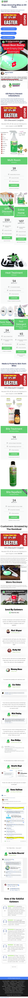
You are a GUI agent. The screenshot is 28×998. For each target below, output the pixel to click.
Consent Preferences (4, 997)
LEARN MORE (14, 185)
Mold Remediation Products (17, 987)
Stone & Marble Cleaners (20, 986)
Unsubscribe (20, 983)
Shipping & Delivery (13, 983)
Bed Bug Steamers (11, 986)
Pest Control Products (7, 988)
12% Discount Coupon (14, 120)
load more (14, 966)
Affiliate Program (20, 985)
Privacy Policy (5, 982)
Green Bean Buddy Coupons (10, 990)
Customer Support (7, 985)
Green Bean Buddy (5, 981)
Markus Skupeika (19, 990)
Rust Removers (8, 987)
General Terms (21, 988)
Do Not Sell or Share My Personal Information (13, 991)
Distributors (14, 985)
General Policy (14, 988)
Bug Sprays (4, 986)
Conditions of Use (14, 981)
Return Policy (6, 983)
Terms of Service (21, 981)
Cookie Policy (12, 982)
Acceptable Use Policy (20, 982)
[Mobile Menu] (26, 1)
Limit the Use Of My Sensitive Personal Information (14, 992)
